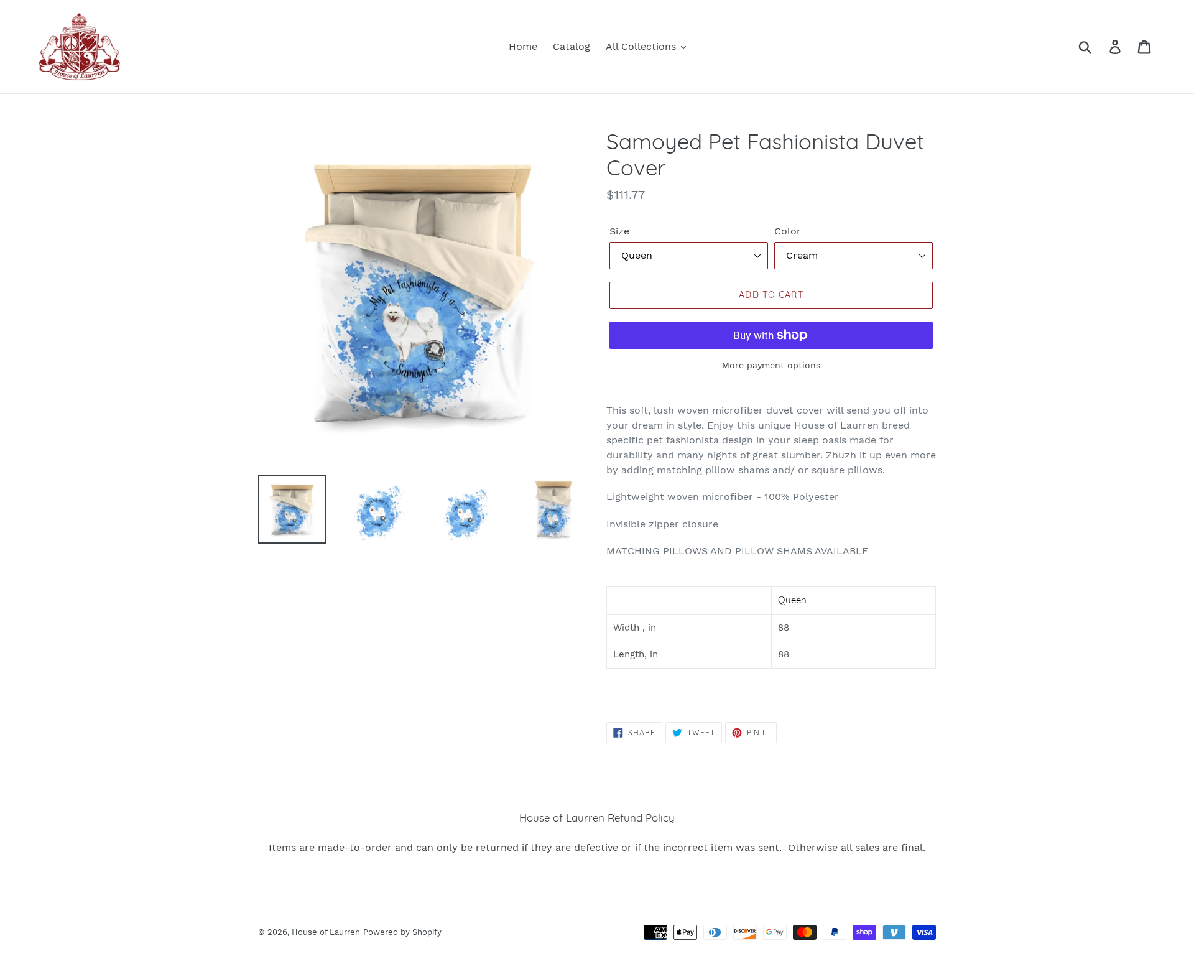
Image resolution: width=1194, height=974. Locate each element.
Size (619, 231)
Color (787, 231)
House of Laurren (326, 932)
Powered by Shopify (402, 932)
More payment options (771, 365)
